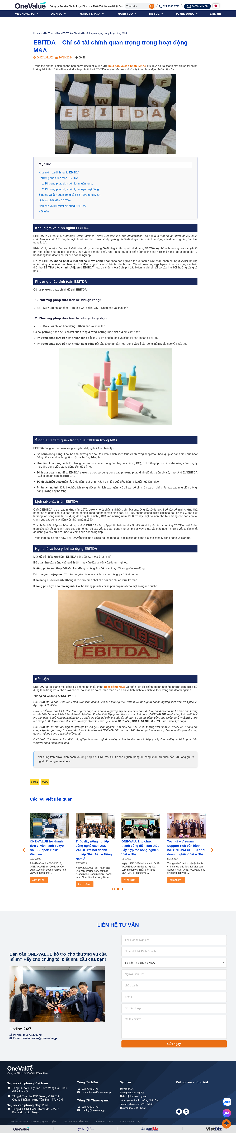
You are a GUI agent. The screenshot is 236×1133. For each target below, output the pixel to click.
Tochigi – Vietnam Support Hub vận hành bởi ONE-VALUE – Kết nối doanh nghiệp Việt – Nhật (186, 848)
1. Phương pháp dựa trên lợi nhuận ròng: (67, 183)
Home (36, 33)
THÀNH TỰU (124, 13)
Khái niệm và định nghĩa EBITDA (59, 172)
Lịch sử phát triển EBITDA (55, 200)
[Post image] (49, 825)
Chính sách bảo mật (130, 1121)
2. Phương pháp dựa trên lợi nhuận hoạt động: (71, 189)
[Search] (151, 6)
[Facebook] (179, 1112)
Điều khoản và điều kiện (76, 1121)
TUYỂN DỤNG (185, 13)
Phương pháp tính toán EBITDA (58, 178)
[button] (113, 889)
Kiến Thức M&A (51, 33)
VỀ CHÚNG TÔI (25, 13)
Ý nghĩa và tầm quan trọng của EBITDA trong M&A (69, 194)
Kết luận (44, 211)
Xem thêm (38, 879)
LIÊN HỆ (215, 13)
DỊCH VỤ (56, 13)
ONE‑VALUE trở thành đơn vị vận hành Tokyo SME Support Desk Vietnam (47, 848)
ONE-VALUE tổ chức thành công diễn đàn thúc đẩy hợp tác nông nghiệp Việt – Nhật (140, 848)
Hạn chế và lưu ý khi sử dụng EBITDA (62, 205)
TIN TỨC (154, 13)
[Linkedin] (186, 1112)
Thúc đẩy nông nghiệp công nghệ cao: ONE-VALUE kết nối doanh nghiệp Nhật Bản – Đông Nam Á (94, 850)
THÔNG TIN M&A (89, 13)
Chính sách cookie (104, 1121)
